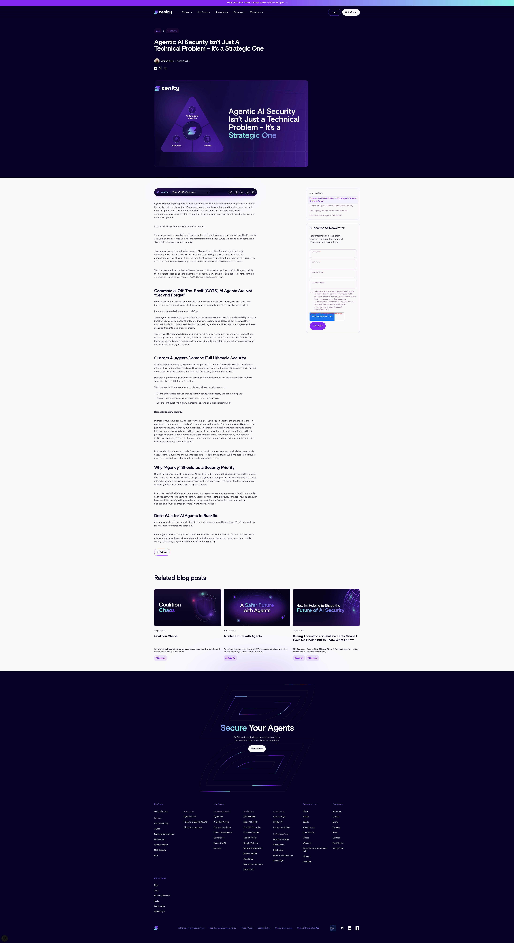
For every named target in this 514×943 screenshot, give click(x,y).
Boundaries (159, 839)
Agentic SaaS (190, 816)
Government (278, 844)
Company (238, 12)
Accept (25, 924)
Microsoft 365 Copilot (253, 848)
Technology (278, 860)
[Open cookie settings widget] (4, 938)
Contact (336, 838)
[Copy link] (165, 68)
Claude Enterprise (251, 832)
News (335, 832)
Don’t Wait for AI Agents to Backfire (325, 215)
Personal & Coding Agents (195, 822)
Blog (156, 885)
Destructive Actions (281, 827)
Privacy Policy (348, 291)
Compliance (219, 838)
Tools (156, 901)
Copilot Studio (249, 838)
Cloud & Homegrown (193, 827)
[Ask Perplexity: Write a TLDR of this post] (253, 192)
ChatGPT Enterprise (252, 827)
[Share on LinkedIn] (155, 68)
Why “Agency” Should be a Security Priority (328, 210)
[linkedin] (349, 928)
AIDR (156, 855)
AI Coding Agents (221, 822)
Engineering (159, 906)
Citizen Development (223, 832)
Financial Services (281, 839)
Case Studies (309, 832)
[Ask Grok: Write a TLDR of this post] (247, 192)
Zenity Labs (255, 12)
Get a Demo (351, 12)
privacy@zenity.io (321, 309)
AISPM (157, 829)
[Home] (163, 12)
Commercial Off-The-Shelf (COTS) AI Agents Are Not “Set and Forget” (333, 199)
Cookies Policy (264, 928)
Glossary (307, 856)
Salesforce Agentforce (253, 864)
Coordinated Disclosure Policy (222, 928)
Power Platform (250, 854)
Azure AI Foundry (250, 822)
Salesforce (248, 859)
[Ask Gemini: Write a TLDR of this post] (241, 192)
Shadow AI (278, 822)
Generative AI (220, 843)
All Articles (162, 552)
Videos (306, 838)
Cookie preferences (283, 928)
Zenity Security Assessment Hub (315, 849)
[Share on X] (160, 68)
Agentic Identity (161, 844)
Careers (336, 816)
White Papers (309, 827)
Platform (186, 12)
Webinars (307, 843)
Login (334, 12)
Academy (307, 861)
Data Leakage (279, 816)
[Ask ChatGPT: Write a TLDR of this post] (230, 192)
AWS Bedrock (249, 816)
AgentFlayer (159, 911)
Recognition (338, 848)
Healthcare (278, 850)
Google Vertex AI (250, 843)
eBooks (306, 822)
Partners (336, 827)
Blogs (305, 811)
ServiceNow (248, 869)
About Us (337, 811)
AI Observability (161, 823)
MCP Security (160, 850)
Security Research (162, 895)
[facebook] (357, 928)
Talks (156, 890)
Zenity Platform (161, 811)
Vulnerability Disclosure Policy (191, 928)
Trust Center (338, 843)
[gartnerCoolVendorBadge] (333, 928)
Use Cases (203, 12)
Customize (23, 933)
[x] (342, 928)
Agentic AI (218, 816)
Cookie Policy (16, 916)
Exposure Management (164, 834)
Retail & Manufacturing (283, 855)
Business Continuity (222, 827)
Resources (221, 12)
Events (306, 816)
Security (217, 848)
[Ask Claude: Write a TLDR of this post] (236, 192)
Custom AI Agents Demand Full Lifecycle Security (331, 206)
